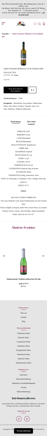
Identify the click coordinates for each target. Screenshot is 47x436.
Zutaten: (23, 191)
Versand (16, 75)
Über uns (23, 313)
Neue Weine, (13, 106)
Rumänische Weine (23, 354)
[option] (23, 54)
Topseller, (28, 106)
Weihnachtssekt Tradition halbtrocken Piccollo (24, 279)
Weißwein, (12, 109)
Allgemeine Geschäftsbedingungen (23, 383)
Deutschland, (18, 103)
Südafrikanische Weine (23, 363)
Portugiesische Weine (23, 350)
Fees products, (28, 103)
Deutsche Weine (23, 337)
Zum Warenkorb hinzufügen (16, 90)
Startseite (5, 34)
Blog (23, 321)
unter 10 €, (35, 106)
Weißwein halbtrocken (23, 109)
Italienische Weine (23, 346)
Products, (21, 106)
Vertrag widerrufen (24, 431)
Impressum (23, 375)
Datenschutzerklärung (23, 379)
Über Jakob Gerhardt (31, 123)
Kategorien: (8, 103)
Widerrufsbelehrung (23, 392)
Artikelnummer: (10, 98)
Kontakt (23, 317)
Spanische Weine (23, 359)
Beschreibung (16, 122)
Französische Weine (23, 342)
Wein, (6, 109)
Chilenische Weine (23, 333)
